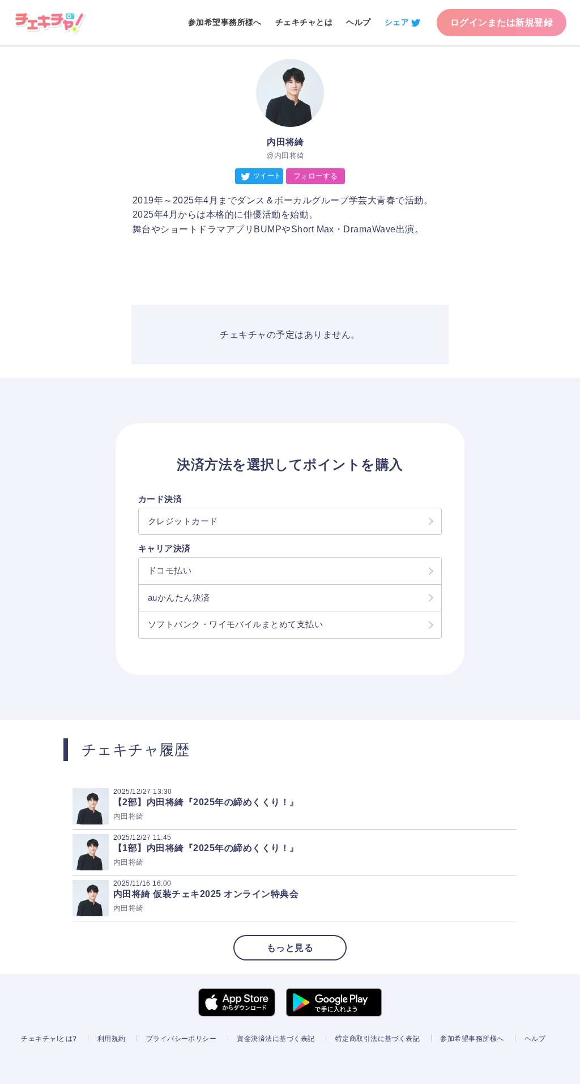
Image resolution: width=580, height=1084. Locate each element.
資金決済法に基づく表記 (275, 1039)
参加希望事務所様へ (225, 22)
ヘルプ (358, 22)
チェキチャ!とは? (48, 1039)
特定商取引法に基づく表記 (377, 1039)
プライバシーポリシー (181, 1039)
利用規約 (111, 1039)
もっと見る (290, 948)
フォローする (315, 176)
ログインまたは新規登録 (501, 22)
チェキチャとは (303, 22)
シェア (397, 22)
